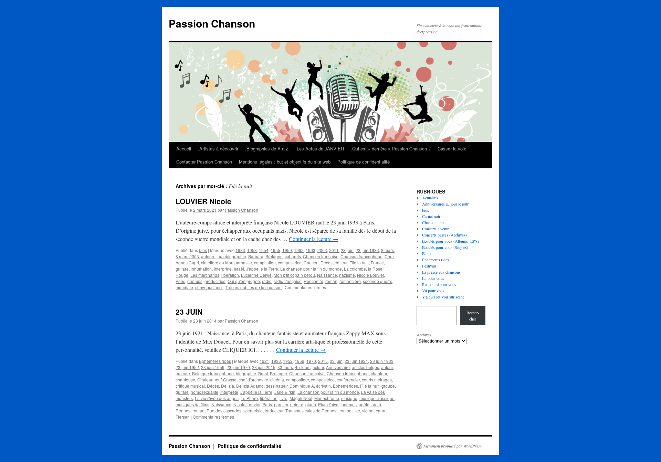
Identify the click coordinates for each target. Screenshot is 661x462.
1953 (252, 250)
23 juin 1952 (187, 367)
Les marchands (204, 275)
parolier (281, 404)
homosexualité (204, 392)
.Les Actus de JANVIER (319, 148)
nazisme (347, 275)
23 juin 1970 (238, 367)
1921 (264, 361)
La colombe (355, 269)
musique (349, 398)
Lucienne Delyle (256, 275)
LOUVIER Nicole (203, 201)
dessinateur (276, 386)
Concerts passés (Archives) (444, 235)
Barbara (255, 256)
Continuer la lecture (313, 238)
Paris (180, 281)
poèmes (194, 281)
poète (364, 404)
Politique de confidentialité (363, 161)
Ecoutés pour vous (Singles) (445, 247)
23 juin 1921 (356, 361)
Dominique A (302, 386)
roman (331, 281)
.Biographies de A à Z (266, 148)
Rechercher (472, 316)
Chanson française (320, 256)
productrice (214, 281)
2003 (322, 250)
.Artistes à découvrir (218, 148)
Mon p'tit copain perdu (294, 275)
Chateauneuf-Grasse (217, 379)
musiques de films (192, 404)
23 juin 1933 (367, 250)
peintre (296, 404)
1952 (288, 361)
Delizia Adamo (250, 386)
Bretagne (274, 256)
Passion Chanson (212, 23)
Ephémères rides (215, 361)
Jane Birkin (284, 392)
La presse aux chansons (441, 272)
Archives (424, 334)
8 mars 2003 (187, 256)
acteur (318, 367)
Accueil (183, 148)
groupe (388, 386)
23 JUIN (189, 311)
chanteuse (185, 379)
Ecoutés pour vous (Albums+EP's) (450, 241)
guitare (182, 269)
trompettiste (349, 410)
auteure (208, 256)
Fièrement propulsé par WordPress (452, 446)
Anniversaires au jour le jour (445, 204)
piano (310, 404)
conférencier (348, 379)
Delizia (227, 386)
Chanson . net (433, 222)
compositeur (297, 379)
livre (283, 398)
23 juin (347, 250)
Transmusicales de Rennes (310, 410)
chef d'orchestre (253, 379)
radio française (288, 281)
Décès (327, 262)
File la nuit (359, 262)
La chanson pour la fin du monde (311, 269)
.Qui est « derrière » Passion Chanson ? (391, 148)
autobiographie (232, 256)
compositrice (290, 262)
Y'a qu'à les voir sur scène (443, 297)
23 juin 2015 (263, 367)
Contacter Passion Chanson (204, 161)
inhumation (201, 269)
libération (230, 275)
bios (203, 250)
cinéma (277, 379)
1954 (264, 250)
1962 (299, 250)
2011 (334, 250)
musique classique (377, 398)
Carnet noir (431, 216)
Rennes (183, 410)
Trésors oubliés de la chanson (253, 287)
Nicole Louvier (370, 275)
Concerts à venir (435, 228)
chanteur (379, 373)
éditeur (341, 262)
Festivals (429, 266)
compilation (265, 262)
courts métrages (377, 379)
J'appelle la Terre (262, 269)
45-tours (303, 367)
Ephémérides (345, 386)
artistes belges (365, 367)
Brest (263, 373)
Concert (311, 262)
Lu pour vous (433, 278)
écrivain (323, 386)
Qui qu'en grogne (244, 281)
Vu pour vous (433, 290)
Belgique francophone (213, 373)
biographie (246, 373)
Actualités (430, 197)
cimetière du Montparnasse (226, 262)
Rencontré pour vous (439, 284)
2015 (323, 361)
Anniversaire (338, 367)
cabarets (293, 256)
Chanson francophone (361, 256)
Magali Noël (301, 398)
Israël (239, 269)
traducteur (274, 410)
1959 (287, 250)
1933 (240, 250)
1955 (275, 250)
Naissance (327, 275)
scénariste (253, 410)
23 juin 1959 (212, 367)
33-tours (285, 367)
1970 (311, 361)
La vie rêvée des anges (217, 398)
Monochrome (326, 398)
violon (368, 410)
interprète (223, 269)
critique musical (190, 386)
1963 (310, 250)
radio (267, 281)
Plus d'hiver (328, 404)
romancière (350, 281)
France (377, 262)
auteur (387, 367)
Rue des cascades (224, 410)
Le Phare (249, 398)
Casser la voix (452, 148)
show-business (209, 287)
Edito (426, 253)
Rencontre (313, 281)
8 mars (387, 250)
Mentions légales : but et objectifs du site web (284, 161)
